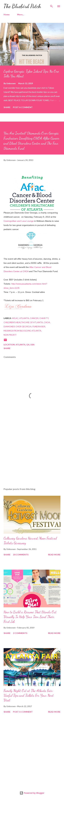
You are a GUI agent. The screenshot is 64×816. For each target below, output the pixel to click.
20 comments (20, 554)
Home (7, 14)
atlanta (24, 318)
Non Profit (10, 334)
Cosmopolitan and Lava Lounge (19, 221)
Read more (54, 554)
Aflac (15, 318)
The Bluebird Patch (22, 6)
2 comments (20, 633)
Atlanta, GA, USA (25, 344)
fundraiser (38, 326)
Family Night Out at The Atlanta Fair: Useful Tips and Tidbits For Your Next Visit (29, 695)
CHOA (47, 322)
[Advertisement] (32, 457)
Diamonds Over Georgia (18, 326)
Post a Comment (23, 107)
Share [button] (7, 107)
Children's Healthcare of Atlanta (23, 322)
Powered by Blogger (33, 793)
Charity (44, 318)
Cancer (34, 318)
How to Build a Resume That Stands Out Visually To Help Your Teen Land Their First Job (30, 617)
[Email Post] (5, 341)
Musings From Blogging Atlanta (22, 330)
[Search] (51, 5)
